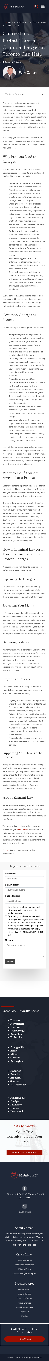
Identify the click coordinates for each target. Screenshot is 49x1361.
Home (5, 22)
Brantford (15, 1074)
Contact (6, 850)
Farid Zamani (22, 829)
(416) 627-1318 (24, 1212)
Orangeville (17, 1047)
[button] (43, 6)
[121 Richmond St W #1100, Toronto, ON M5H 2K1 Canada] (24, 1188)
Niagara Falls (17, 1097)
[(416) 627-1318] (24, 1206)
